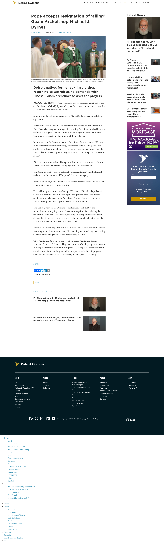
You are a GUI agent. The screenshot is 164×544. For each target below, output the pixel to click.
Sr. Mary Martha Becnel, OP (81, 394)
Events (86, 3)
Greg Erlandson (13, 495)
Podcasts (46, 385)
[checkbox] (143, 192)
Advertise (132, 385)
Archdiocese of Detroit (109, 391)
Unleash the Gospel (15, 523)
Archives (103, 388)
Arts (16, 396)
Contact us (104, 385)
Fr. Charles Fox (13, 492)
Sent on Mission (13, 472)
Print (38, 282)
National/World (95, 3)
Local (80, 3)
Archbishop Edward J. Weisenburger (80, 384)
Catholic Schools (21, 393)
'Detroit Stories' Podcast (17, 466)
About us (103, 382)
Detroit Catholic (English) (13, 538)
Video (45, 382)
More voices (12, 501)
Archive (7, 540)
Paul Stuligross (77, 403)
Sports (17, 391)
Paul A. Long (77, 398)
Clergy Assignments (22, 399)
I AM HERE (12, 475)
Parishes (103, 396)
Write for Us (133, 388)
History (10, 478)
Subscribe (146, 2)
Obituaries (19, 402)
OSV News (36, 32)
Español (120, 3)
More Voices (76, 406)
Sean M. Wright (78, 400)
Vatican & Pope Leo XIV (108, 3)
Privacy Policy (147, 183)
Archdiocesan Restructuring (18, 449)
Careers (103, 399)
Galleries (46, 388)
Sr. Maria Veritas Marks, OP (81, 389)
